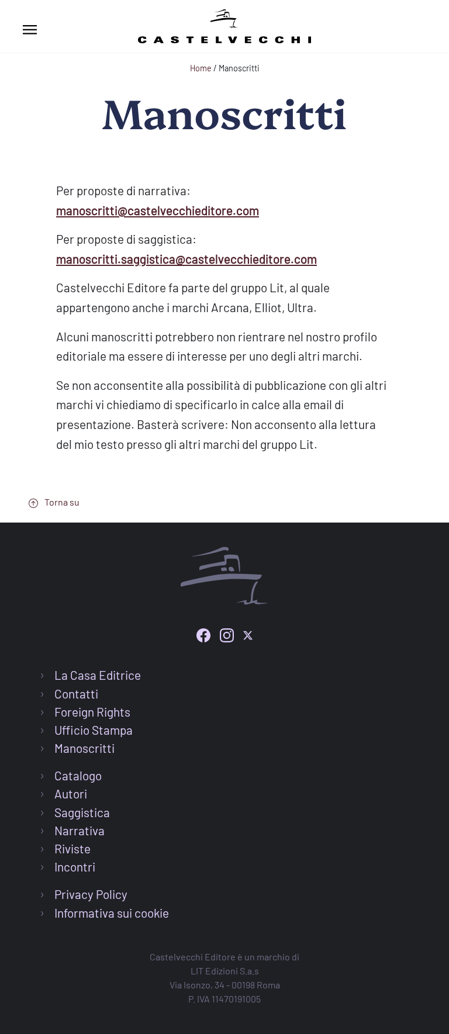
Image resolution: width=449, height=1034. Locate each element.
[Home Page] (224, 24)
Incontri (74, 866)
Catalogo (78, 775)
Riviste (72, 848)
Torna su (61, 501)
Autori (70, 793)
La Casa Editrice (97, 675)
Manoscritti (84, 748)
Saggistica (82, 812)
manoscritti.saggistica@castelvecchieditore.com (186, 258)
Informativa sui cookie (111, 912)
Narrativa (79, 830)
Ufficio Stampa (93, 729)
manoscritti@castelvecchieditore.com (157, 210)
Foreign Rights (92, 711)
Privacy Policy (90, 894)
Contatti (76, 693)
